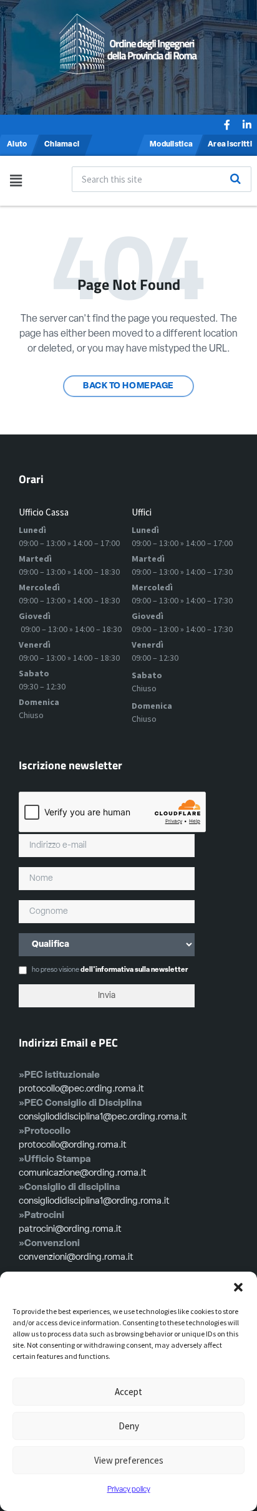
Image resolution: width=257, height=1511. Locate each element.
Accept (128, 1392)
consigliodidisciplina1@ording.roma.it (94, 1201)
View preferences (128, 1460)
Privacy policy (128, 1490)
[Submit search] (235, 179)
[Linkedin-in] (247, 125)
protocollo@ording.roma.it (73, 1145)
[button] (238, 1287)
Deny (129, 1426)
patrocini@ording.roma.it (70, 1229)
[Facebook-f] (227, 125)
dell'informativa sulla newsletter (134, 970)
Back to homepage (128, 386)
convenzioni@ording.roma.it (76, 1257)
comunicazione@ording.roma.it (83, 1173)
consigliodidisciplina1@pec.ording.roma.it (103, 1117)
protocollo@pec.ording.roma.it (81, 1089)
